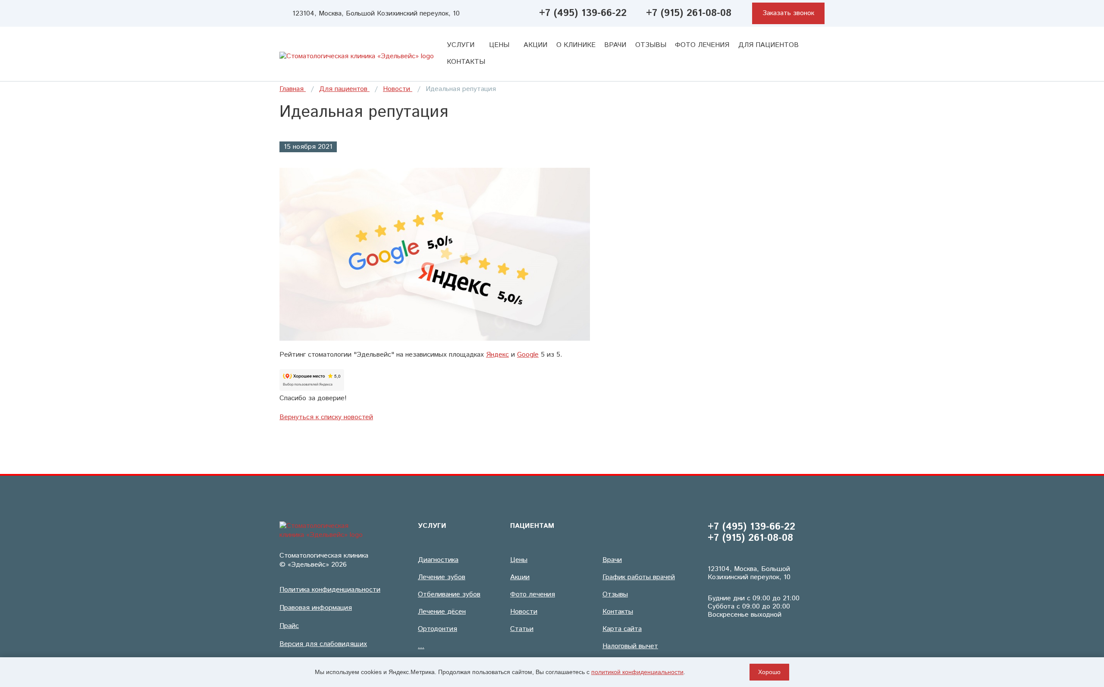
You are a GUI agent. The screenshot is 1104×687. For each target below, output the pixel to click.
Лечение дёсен (442, 612)
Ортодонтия (437, 629)
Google (528, 355)
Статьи (521, 629)
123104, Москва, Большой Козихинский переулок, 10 (376, 13)
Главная (292, 89)
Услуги (462, 45)
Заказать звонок (788, 13)
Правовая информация (315, 607)
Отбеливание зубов (449, 594)
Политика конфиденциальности (329, 589)
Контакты (466, 62)
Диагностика (438, 560)
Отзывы (650, 45)
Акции (535, 45)
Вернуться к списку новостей (326, 417)
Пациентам (532, 526)
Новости (397, 89)
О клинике (576, 45)
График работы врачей (638, 577)
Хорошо (769, 671)
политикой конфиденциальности (637, 671)
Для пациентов (769, 45)
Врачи (615, 45)
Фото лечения (702, 45)
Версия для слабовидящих (323, 644)
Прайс (289, 626)
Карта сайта (622, 629)
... (421, 646)
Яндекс (497, 355)
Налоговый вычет (630, 646)
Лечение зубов (441, 577)
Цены (500, 45)
